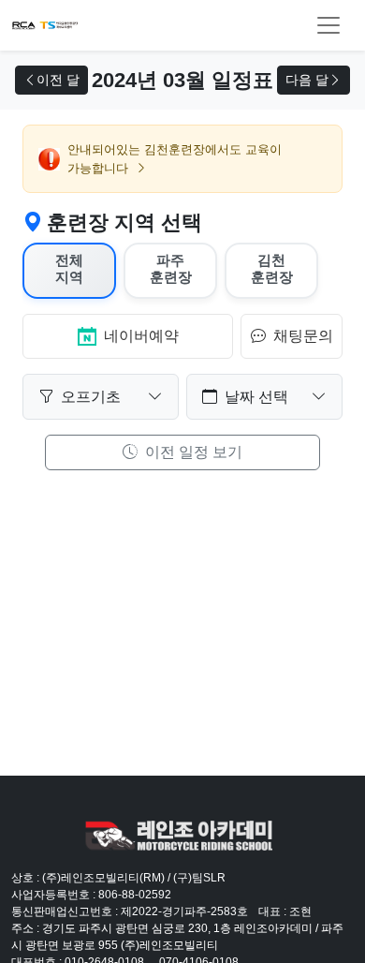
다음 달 (306, 79)
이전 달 (58, 79)
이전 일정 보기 (191, 452)
